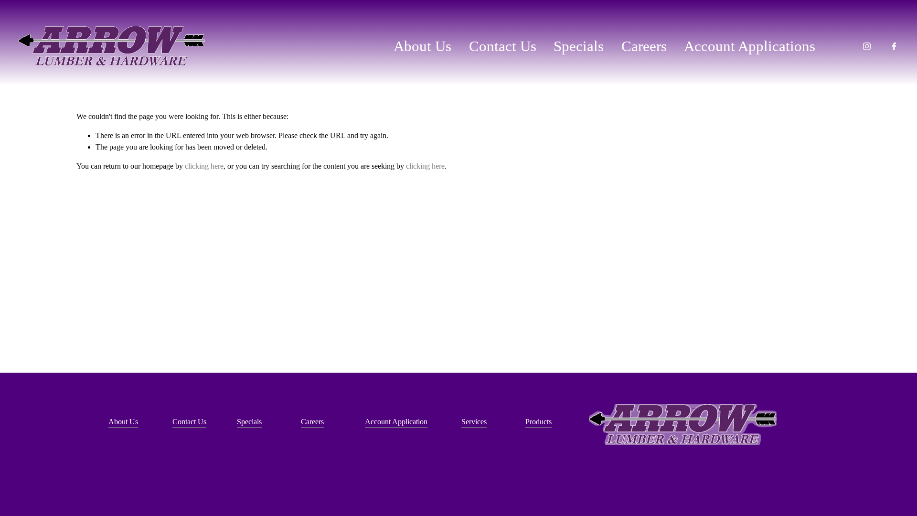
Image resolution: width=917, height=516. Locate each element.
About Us (422, 46)
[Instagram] (867, 46)
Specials (579, 46)
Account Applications (749, 46)
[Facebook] (894, 46)
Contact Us (502, 46)
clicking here (204, 166)
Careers (644, 46)
